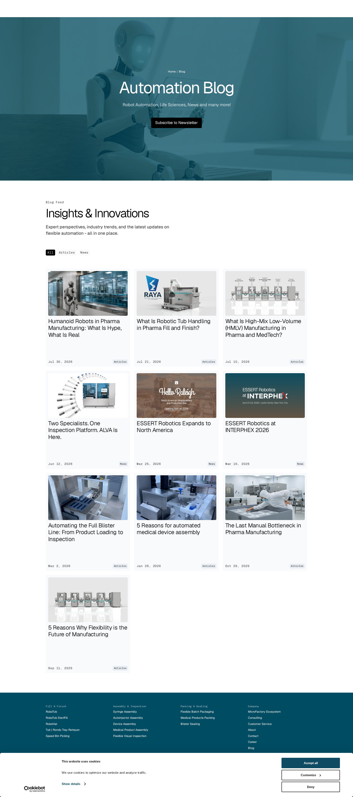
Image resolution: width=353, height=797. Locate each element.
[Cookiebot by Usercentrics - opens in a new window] (35, 789)
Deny (310, 787)
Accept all (311, 763)
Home (172, 71)
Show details (71, 784)
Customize (308, 775)
